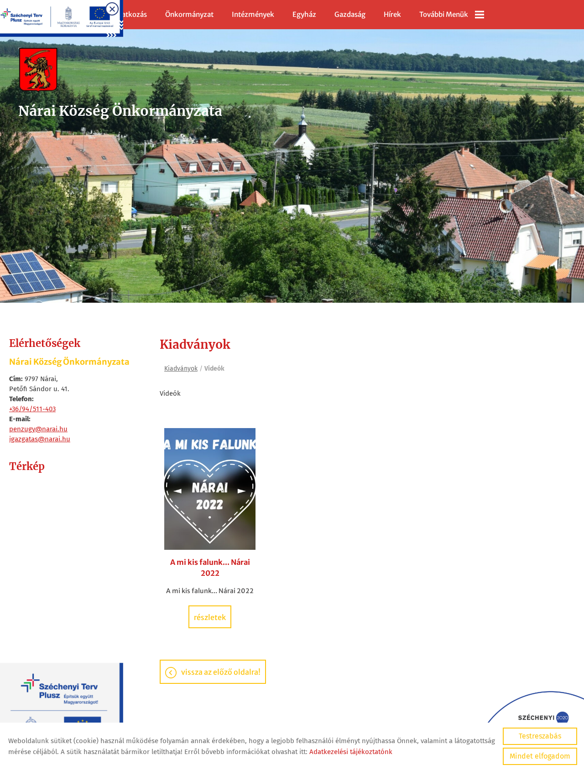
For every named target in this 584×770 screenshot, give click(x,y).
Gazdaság (349, 14)
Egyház (304, 14)
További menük (443, 14)
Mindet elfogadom (540, 756)
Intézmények (253, 14)
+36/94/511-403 (32, 409)
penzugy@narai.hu (38, 429)
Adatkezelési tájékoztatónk (350, 752)
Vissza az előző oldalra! (221, 672)
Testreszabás (540, 736)
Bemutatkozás (123, 14)
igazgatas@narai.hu (39, 439)
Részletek (210, 617)
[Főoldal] (120, 70)
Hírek (392, 14)
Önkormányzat (189, 14)
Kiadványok (181, 368)
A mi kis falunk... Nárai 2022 (210, 568)
